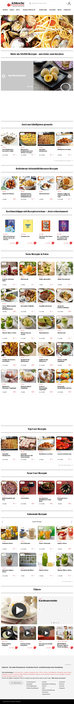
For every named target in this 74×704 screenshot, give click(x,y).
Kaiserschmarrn (54, 674)
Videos (59, 10)
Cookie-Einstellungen (32, 688)
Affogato (62, 674)
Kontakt (44, 682)
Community (67, 10)
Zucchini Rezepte (7, 676)
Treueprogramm (31, 682)
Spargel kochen (33, 672)
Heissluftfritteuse (29, 10)
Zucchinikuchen (18, 672)
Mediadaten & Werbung (49, 684)
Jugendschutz (46, 694)
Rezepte (5, 10)
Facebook (62, 682)
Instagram (62, 688)
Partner (44, 686)
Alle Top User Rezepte (65, 465)
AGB (43, 688)
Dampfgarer (43, 10)
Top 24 (18, 10)
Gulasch (14, 676)
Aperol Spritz (67, 672)
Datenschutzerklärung (48, 690)
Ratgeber (52, 10)
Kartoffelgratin (52, 672)
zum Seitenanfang (16, 683)
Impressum (45, 692)
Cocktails (67, 674)
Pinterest (61, 684)
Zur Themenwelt (66, 581)
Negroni (38, 674)
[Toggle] (68, 3)
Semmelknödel (45, 674)
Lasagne (26, 672)
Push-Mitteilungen (31, 686)
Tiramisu (20, 676)
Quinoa (16, 674)
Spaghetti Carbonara (8, 674)
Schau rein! (37, 34)
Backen (12, 10)
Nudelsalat (60, 672)
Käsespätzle (31, 674)
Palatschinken (23, 674)
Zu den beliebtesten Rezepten (62, 160)
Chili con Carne (43, 672)
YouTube (61, 686)
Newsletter (29, 684)
